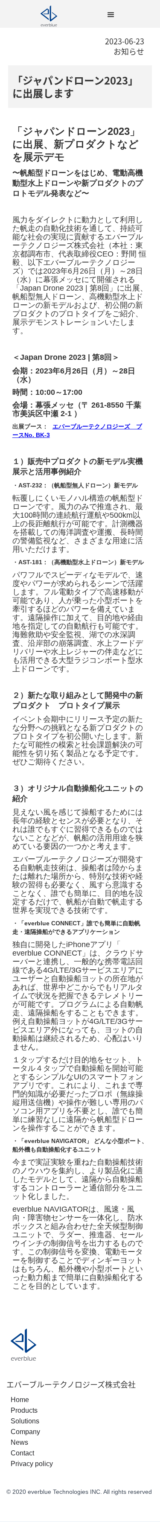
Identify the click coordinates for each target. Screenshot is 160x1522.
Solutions (25, 1421)
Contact (22, 1453)
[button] (111, 15)
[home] (49, 14)
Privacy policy (32, 1463)
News (19, 1442)
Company (25, 1431)
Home (20, 1399)
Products (24, 1410)
